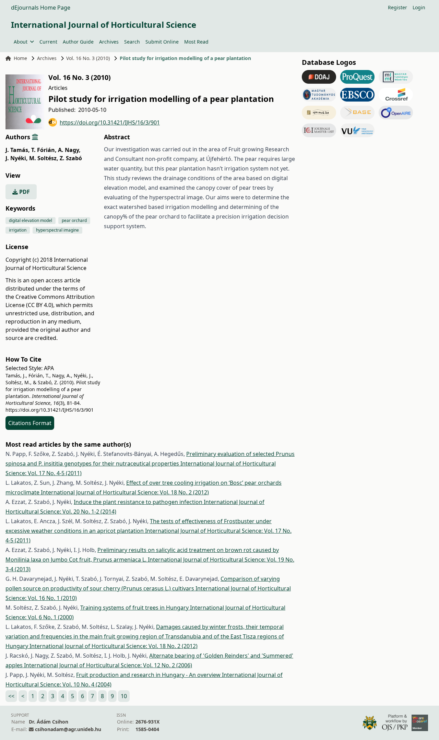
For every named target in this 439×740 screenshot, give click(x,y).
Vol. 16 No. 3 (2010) (88, 58)
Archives (109, 41)
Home (20, 58)
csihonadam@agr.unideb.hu (68, 729)
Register (397, 7)
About (20, 41)
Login (419, 7)
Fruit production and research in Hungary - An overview (149, 675)
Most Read (196, 41)
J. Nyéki (16, 158)
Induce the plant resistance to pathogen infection (139, 502)
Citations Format (29, 423)
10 (124, 696)
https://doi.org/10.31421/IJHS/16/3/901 (110, 122)
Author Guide (78, 41)
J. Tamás (17, 150)
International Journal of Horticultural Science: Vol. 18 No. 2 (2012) (125, 492)
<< (11, 696)
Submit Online (162, 41)
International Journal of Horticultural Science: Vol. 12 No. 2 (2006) (108, 665)
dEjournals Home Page (40, 7)
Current (48, 41)
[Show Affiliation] (35, 137)
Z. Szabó (71, 158)
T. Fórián (44, 150)
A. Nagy (69, 150)
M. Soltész (43, 158)
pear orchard (74, 220)
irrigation (17, 230)
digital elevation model (30, 220)
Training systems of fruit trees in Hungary (135, 607)
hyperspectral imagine (57, 230)
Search (132, 41)
